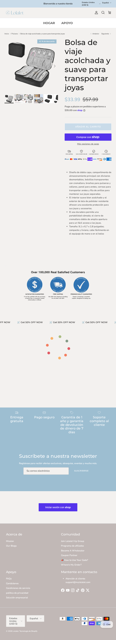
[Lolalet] (15, 13)
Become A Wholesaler (72, 550)
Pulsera (14, 34)
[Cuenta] (95, 12)
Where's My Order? (71, 564)
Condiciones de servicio (18, 588)
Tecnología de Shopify (28, 631)
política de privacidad (17, 592)
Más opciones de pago (88, 144)
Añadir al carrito (88, 126)
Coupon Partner (69, 555)
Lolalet (15, 631)
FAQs (9, 578)
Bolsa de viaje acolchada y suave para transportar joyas (42, 34)
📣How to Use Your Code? (74, 560)
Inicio (7, 34)
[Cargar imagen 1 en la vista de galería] (31, 64)
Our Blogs (11, 545)
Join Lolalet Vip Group (72, 541)
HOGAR (49, 23)
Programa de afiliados (72, 545)
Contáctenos (12, 583)
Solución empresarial (17, 597)
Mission (10, 541)
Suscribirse (81, 471)
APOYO (67, 23)
